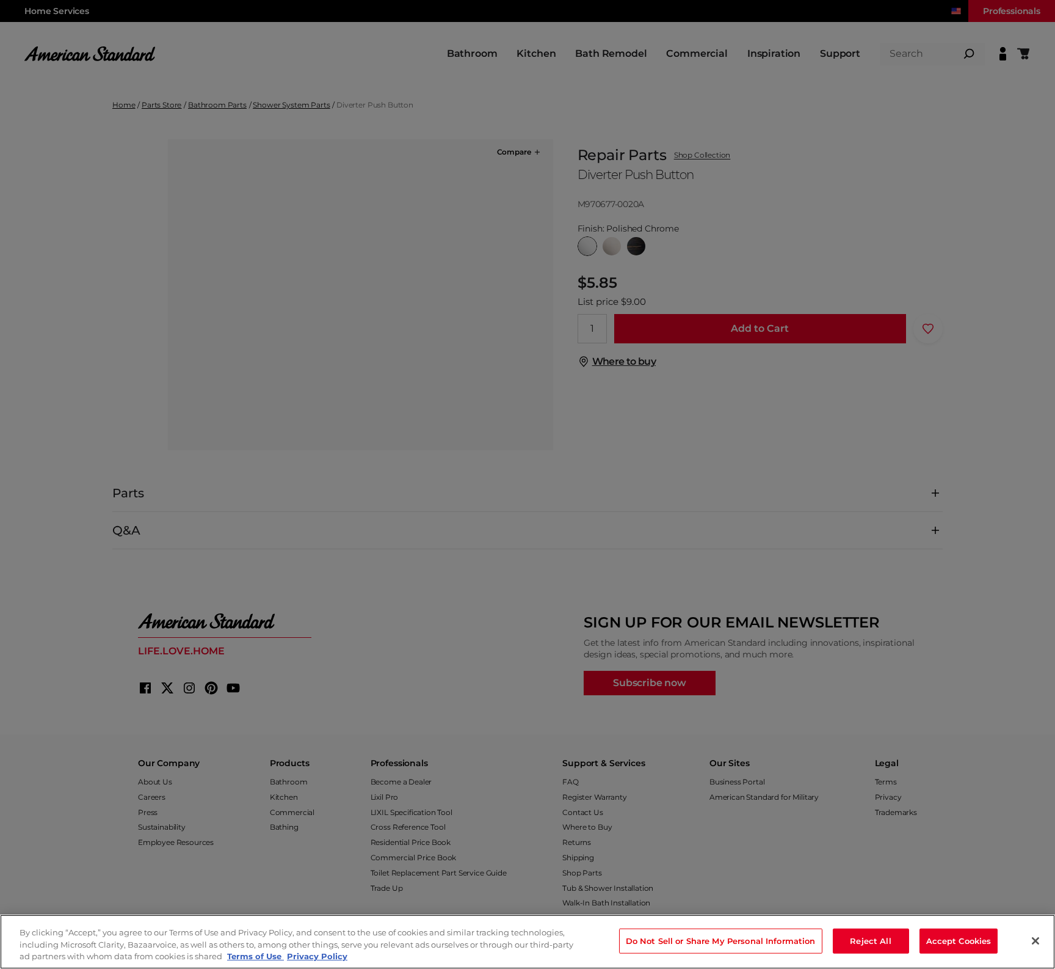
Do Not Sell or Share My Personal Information (721, 940)
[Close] (1035, 940)
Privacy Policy (317, 956)
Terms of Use (255, 956)
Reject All (870, 940)
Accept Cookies (959, 940)
